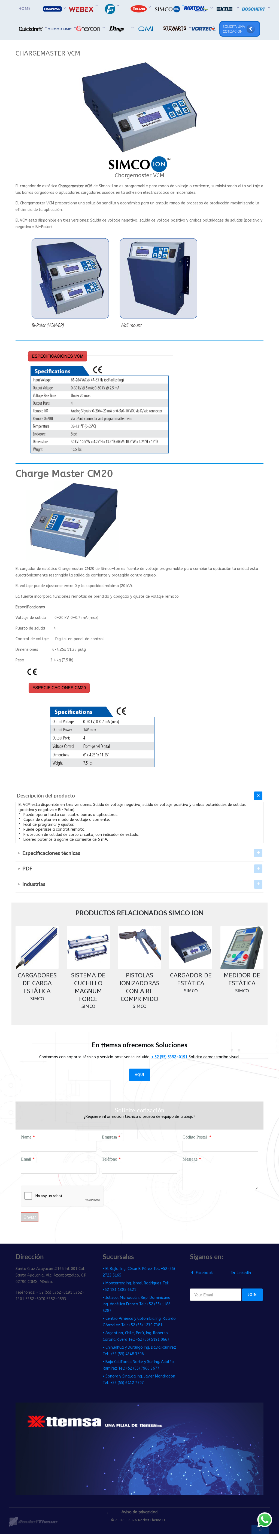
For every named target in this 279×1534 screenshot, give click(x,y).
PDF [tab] (26, 869)
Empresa (109, 1137)
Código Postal (195, 1137)
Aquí (139, 1074)
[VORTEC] (204, 29)
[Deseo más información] (265, 1520)
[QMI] (146, 29)
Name (26, 1137)
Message (190, 1159)
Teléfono (109, 1159)
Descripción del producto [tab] (46, 796)
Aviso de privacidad (140, 1512)
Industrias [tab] (33, 884)
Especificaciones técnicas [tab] (50, 853)
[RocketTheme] (33, 1522)
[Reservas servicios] (240, 29)
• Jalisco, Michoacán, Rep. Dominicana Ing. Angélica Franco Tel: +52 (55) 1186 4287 (137, 1304)
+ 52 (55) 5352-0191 (169, 1057)
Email (26, 1159)
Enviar (29, 1217)
